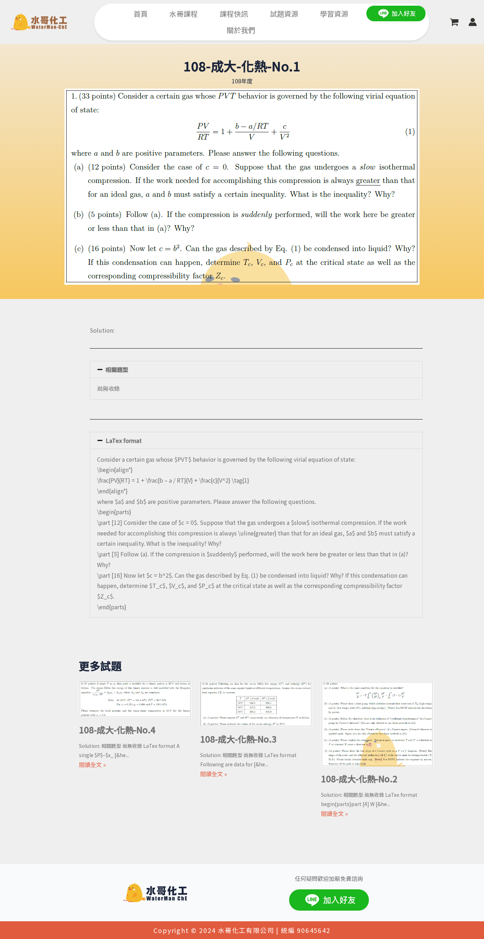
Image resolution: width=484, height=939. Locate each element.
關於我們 (241, 30)
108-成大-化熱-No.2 (359, 778)
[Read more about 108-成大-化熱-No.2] (377, 723)
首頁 (141, 14)
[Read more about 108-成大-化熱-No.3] (256, 703)
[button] (256, 369)
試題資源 (284, 14)
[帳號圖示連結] (472, 22)
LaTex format (124, 440)
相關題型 (117, 369)
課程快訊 (234, 14)
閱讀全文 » (92, 764)
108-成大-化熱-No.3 (238, 739)
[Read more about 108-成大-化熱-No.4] (135, 698)
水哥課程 (183, 14)
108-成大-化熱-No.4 (117, 729)
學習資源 (334, 14)
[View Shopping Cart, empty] (454, 22)
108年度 (242, 81)
